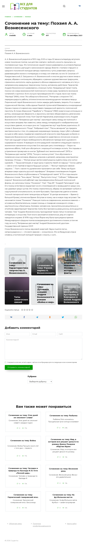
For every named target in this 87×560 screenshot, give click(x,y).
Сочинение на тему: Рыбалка (63, 416)
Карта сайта (71, 524)
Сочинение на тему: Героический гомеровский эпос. (23, 496)
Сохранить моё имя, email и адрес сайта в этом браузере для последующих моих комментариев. (42, 362)
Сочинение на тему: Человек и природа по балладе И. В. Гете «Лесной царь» (23, 470)
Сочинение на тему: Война (23, 441)
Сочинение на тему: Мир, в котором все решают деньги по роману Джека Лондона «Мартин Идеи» (63, 442)
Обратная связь (15, 524)
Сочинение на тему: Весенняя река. (63, 470)
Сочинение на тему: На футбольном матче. (63, 496)
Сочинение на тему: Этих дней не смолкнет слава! (23, 416)
